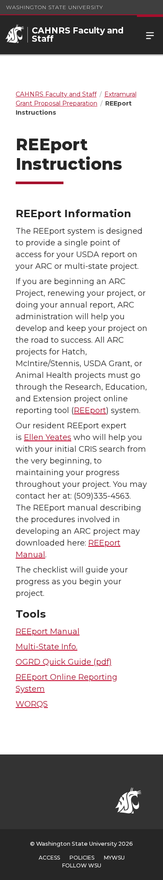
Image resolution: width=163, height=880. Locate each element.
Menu (150, 34)
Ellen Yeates (47, 437)
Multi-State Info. (46, 647)
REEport (90, 410)
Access (49, 857)
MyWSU (114, 857)
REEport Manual (48, 631)
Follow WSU (81, 865)
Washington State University (54, 7)
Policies (82, 857)
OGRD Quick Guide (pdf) (64, 662)
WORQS (32, 704)
